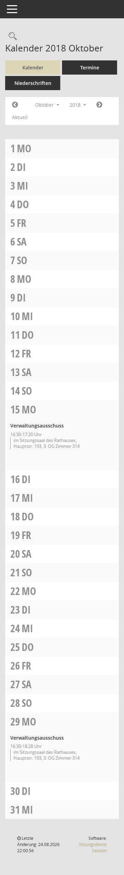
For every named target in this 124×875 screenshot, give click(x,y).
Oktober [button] (45, 105)
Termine (89, 67)
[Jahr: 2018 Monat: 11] (99, 105)
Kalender (32, 67)
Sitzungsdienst (93, 848)
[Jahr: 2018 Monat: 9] (15, 105)
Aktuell (20, 117)
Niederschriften (32, 83)
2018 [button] (76, 105)
